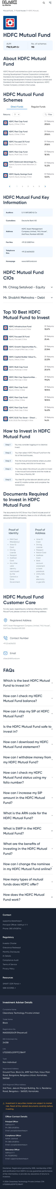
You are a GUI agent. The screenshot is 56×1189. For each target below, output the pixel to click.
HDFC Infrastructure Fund (20, 326)
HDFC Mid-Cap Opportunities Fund (24, 377)
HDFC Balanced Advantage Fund (23, 162)
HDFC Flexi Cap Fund (18, 121)
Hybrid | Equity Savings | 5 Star (20, 177)
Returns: (6, 114)
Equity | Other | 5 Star (17, 124)
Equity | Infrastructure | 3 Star (20, 329)
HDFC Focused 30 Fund (19, 142)
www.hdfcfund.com (29, 261)
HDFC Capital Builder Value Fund (23, 357)
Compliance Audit (10, 960)
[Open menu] (50, 3)
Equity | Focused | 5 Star (18, 144)
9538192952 (12, 1156)
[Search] (44, 3)
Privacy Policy (8, 969)
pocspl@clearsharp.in (18, 1131)
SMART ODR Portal (12, 984)
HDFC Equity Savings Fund (20, 174)
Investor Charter (9, 943)
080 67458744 (13, 1128)
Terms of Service (10, 964)
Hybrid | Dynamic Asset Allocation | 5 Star (22, 166)
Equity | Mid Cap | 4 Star (18, 380)
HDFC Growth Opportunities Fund (23, 347)
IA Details (7, 956)
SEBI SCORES (9, 988)
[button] (17, 107)
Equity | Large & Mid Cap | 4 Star (21, 349)
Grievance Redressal (12, 947)
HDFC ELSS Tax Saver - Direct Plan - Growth (28, 418)
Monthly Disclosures (11, 952)
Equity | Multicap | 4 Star (18, 370)
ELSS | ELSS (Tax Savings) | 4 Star (21, 420)
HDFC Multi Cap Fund (18, 367)
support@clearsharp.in (12, 921)
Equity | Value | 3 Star (17, 360)
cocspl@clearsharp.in (18, 1145)
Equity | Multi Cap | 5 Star (18, 155)
